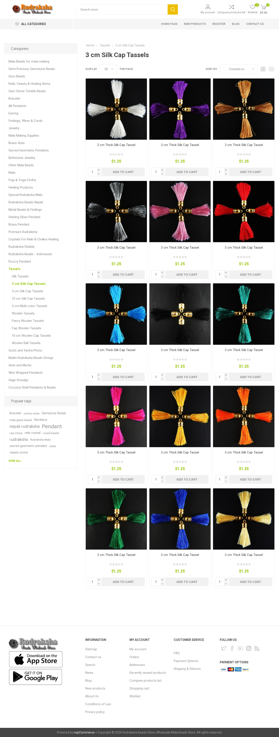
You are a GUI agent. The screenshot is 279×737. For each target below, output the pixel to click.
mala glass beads (21, 420)
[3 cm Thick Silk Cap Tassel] (116, 109)
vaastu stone (19, 452)
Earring (13, 113)
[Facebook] (232, 648)
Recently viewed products (147, 673)
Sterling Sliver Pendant (24, 217)
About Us (92, 696)
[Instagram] (248, 648)
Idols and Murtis (20, 365)
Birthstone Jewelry (22, 158)
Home (90, 45)
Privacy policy (95, 712)
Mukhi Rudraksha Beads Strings (31, 358)
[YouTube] (240, 648)
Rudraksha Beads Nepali (26, 202)
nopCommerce (84, 732)
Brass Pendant (19, 224)
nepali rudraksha (25, 426)
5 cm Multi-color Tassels (29, 306)
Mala (12, 173)
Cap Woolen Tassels (26, 328)
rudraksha (19, 439)
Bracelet (14, 98)
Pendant (52, 426)
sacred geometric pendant (28, 446)
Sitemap (91, 649)
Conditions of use (98, 704)
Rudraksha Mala (40, 439)
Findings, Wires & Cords (26, 121)
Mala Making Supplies (24, 136)
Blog (88, 681)
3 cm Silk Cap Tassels (29, 284)
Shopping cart (139, 688)
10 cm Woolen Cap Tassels (31, 336)
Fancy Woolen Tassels (28, 321)
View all (15, 460)
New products (95, 688)
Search (173, 9)
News (89, 673)
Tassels (14, 269)
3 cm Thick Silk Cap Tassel (116, 145)
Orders (134, 657)
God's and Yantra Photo (25, 350)
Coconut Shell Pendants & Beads (32, 387)
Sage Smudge (18, 380)
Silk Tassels (20, 276)
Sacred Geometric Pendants (29, 150)
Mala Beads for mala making (29, 61)
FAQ (177, 653)
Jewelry (14, 128)
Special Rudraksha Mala (25, 195)
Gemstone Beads (54, 413)
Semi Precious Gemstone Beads (32, 69)
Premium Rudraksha (23, 232)
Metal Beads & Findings (25, 210)
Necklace (40, 420)
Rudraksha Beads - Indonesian (30, 254)
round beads (51, 433)
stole (52, 446)
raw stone (16, 433)
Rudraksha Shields (22, 247)
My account (208, 12)
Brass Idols (17, 143)
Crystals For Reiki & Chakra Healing (34, 239)
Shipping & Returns (187, 669)
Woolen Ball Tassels (26, 343)
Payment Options (186, 661)
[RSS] (256, 648)
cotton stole (31, 413)
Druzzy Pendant (20, 261)
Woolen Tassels (23, 313)
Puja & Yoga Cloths (22, 180)
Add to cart (123, 172)
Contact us (93, 657)
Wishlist (135, 696)
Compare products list (231, 12)
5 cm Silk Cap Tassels (27, 291)
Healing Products (21, 187)
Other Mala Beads (21, 165)
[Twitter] (223, 648)
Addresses (137, 665)
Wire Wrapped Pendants (26, 373)
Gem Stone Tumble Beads (27, 91)
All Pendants (17, 106)
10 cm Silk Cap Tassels (28, 299)
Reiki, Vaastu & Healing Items (29, 84)
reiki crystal (33, 433)
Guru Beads (17, 76)
